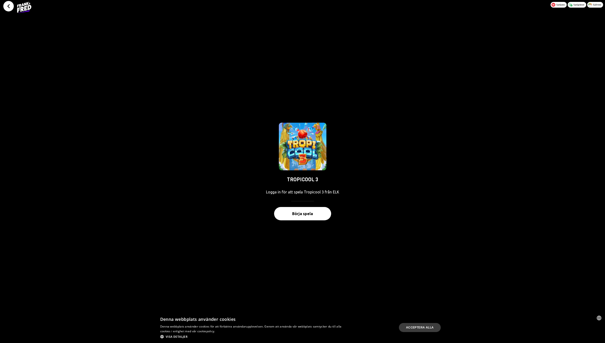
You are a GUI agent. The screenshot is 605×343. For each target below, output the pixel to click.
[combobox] (599, 318)
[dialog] (302, 327)
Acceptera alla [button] (420, 327)
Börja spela (302, 214)
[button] (252, 336)
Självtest (597, 4)
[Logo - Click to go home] (24, 7)
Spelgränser (578, 4)
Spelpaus (560, 4)
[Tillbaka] (8, 6)
